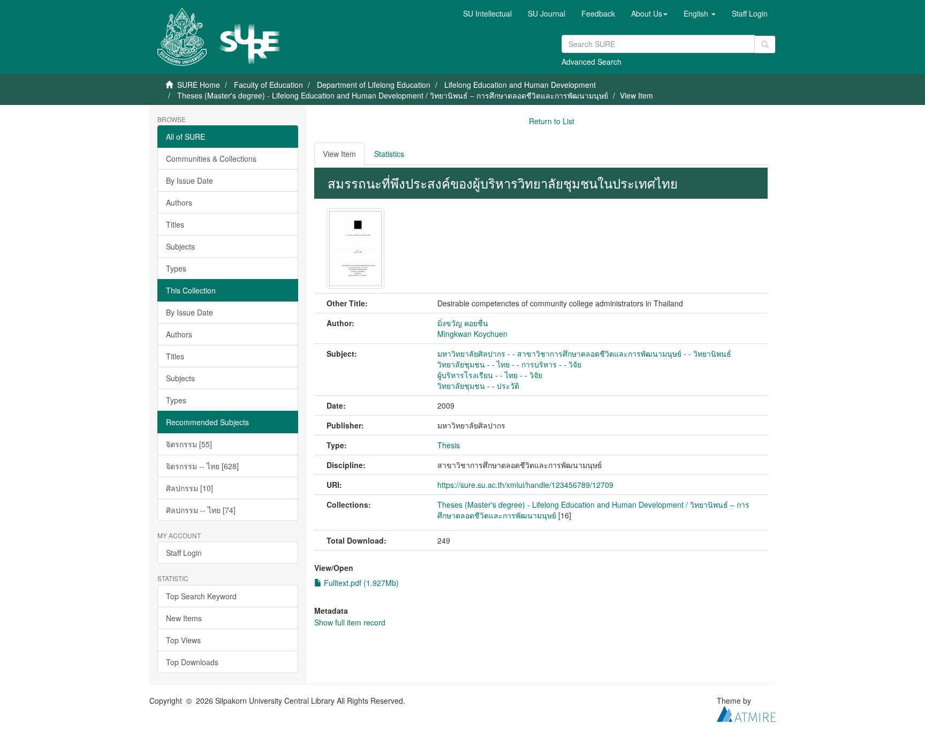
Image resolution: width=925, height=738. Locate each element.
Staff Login (184, 552)
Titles (175, 224)
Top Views (183, 640)
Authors (179, 202)
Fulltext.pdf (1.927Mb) (360, 582)
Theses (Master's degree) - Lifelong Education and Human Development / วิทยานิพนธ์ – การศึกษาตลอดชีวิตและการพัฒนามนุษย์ (392, 95)
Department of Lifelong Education (373, 84)
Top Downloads (192, 662)
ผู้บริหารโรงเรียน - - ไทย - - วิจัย (489, 375)
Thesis (448, 445)
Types (176, 268)
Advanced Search (591, 61)
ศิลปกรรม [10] (189, 488)
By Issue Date (189, 180)
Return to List (551, 121)
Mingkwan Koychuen (472, 333)
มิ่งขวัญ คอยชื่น (462, 323)
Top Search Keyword (201, 596)
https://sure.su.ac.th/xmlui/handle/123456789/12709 (525, 484)
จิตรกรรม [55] (189, 444)
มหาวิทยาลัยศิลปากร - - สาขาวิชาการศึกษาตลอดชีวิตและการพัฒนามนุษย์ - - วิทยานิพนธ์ (584, 353)
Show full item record (349, 622)
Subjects (180, 246)
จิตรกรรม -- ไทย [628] (202, 466)
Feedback (598, 13)
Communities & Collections (211, 158)
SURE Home (198, 84)
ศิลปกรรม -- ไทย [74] (201, 509)
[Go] (765, 44)
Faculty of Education (268, 84)
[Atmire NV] (746, 712)
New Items (184, 618)
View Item (339, 153)
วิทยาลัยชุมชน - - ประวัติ (478, 385)
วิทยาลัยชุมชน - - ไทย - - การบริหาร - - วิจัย (509, 364)
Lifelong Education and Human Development (520, 84)
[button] (649, 13)
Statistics (389, 153)
